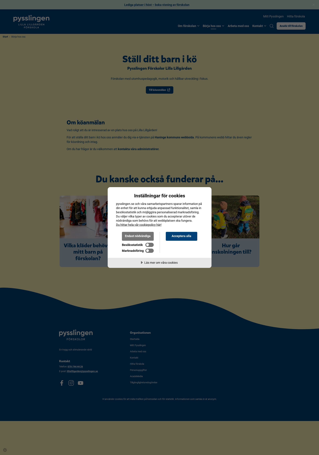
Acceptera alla (181, 236)
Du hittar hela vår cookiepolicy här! (139, 224)
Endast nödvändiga (138, 236)
